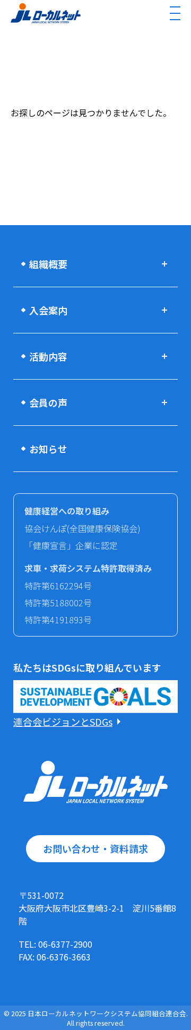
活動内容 (48, 356)
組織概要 (48, 264)
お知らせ (48, 449)
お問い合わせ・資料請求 (95, 848)
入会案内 (48, 310)
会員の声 (48, 402)
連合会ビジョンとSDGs (62, 721)
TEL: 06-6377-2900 (55, 944)
